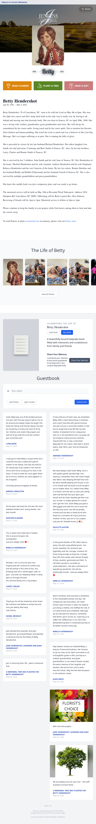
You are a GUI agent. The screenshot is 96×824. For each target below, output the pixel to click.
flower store (71, 220)
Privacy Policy (41, 813)
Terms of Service (55, 813)
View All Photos (48, 294)
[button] (71, 706)
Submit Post (82, 402)
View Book (53, 332)
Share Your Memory (79, 360)
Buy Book (67, 332)
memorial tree (33, 220)
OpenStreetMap (50, 817)
